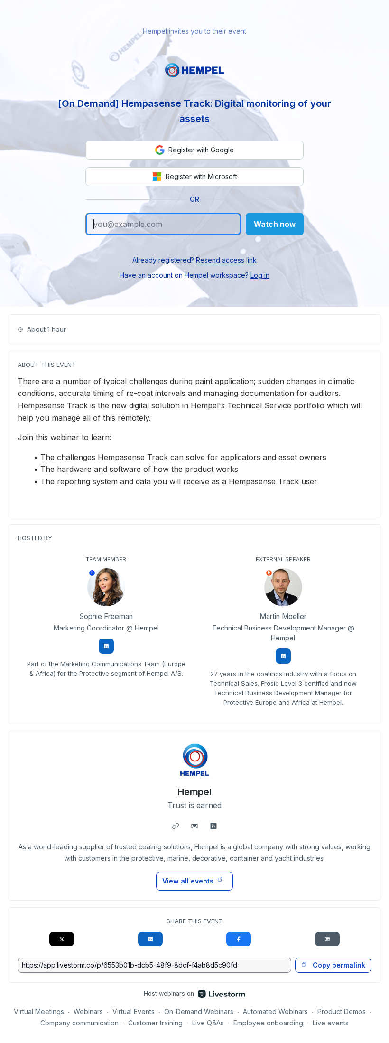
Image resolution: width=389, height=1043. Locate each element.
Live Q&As (208, 1023)
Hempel (194, 792)
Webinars (88, 1011)
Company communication (79, 1023)
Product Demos (341, 1011)
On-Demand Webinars (198, 1011)
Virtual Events (133, 1011)
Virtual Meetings (39, 1011)
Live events (331, 1023)
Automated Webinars (275, 1011)
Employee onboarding (268, 1023)
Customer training (155, 1023)
